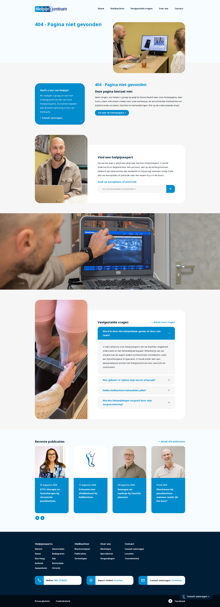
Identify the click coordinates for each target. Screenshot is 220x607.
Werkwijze (105, 549)
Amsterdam (58, 549)
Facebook (180, 601)
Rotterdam (58, 563)
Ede (54, 558)
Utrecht (56, 568)
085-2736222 (60, 580)
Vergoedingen (107, 558)
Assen (38, 553)
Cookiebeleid (63, 601)
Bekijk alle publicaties (172, 441)
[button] (136, 333)
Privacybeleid (42, 601)
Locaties (129, 553)
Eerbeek (39, 563)
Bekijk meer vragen (163, 322)
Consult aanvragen (51, 118)
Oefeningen (81, 558)
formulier (176, 580)
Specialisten (106, 553)
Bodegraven (58, 553)
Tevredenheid (132, 558)
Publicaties (80, 553)
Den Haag (40, 558)
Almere (38, 549)
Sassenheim (41, 568)
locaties (118, 580)
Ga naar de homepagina (112, 113)
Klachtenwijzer (82, 549)
